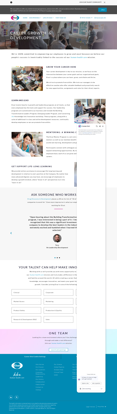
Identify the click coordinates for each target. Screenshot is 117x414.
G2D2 (56, 375)
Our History (40, 379)
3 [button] (59, 257)
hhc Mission (40, 367)
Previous (11, 233)
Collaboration (40, 382)
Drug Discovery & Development (39, 199)
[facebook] (11, 397)
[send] (102, 389)
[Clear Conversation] (97, 126)
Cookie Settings (52, 11)
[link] (26, 292)
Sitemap (38, 389)
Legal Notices (90, 406)
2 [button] (57, 257)
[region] (91, 257)
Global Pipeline (59, 367)
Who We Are (40, 364)
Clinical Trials (58, 372)
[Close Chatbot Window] (103, 126)
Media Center (40, 384)
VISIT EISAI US (61, 17)
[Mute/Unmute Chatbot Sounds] (100, 126)
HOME (25, 17)
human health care (79, 57)
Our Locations (40, 369)
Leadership (39, 376)
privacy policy (87, 133)
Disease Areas (58, 369)
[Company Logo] (17, 18)
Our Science (58, 364)
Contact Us (39, 387)
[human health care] (64, 220)
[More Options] (81, 389)
